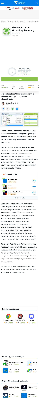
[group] (19, 120)
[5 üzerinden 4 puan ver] (27, 70)
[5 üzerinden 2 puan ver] (21, 70)
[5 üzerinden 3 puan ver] (24, 70)
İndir (19, 79)
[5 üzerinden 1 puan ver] (19, 70)
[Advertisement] (19, 52)
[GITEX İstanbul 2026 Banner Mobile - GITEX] (19, 8)
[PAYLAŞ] (3, 110)
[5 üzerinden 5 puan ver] (29, 70)
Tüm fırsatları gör (19, 198)
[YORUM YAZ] (17, 110)
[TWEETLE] (8, 110)
